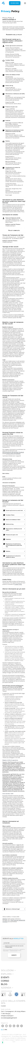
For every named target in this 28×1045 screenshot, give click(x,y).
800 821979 (6, 1013)
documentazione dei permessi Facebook (13, 452)
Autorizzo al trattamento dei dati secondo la (14, 946)
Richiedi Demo (15, 3)
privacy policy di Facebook (13, 453)
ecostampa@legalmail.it (9, 1018)
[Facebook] (3, 1026)
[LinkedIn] (14, 1026)
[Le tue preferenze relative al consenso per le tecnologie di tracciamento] (2, 1042)
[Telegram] (21, 1026)
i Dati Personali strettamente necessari (13, 920)
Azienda (6, 988)
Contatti (3, 1006)
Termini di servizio (13, 950)
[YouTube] (7, 1026)
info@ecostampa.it (7, 1015)
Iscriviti (14, 955)
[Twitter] (10, 1026)
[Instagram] (18, 1026)
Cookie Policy (18, 584)
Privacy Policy (9, 947)
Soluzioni (7, 970)
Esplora (6, 974)
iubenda (4, 919)
